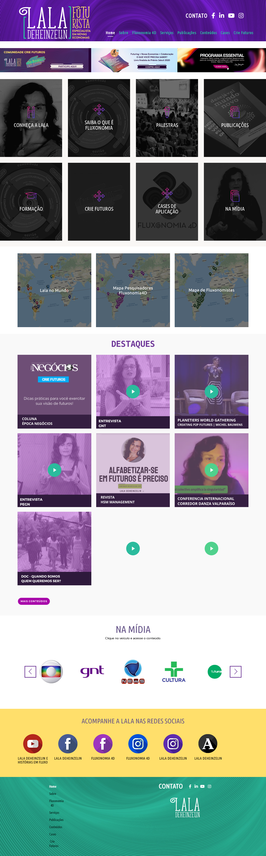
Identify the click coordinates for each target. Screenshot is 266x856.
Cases (225, 32)
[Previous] (30, 672)
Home (110, 32)
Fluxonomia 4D (144, 32)
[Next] (235, 672)
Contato (197, 15)
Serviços (167, 32)
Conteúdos (208, 32)
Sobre (123, 32)
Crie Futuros (243, 32)
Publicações (186, 32)
